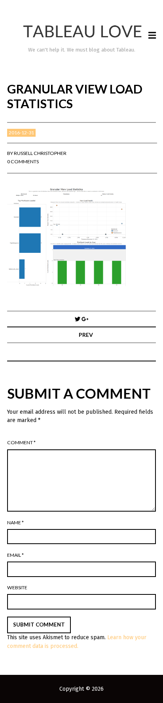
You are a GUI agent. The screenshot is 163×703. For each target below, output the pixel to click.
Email (15, 555)
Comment (21, 442)
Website (17, 587)
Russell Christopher (40, 153)
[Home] (81, 31)
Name (15, 522)
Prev (86, 334)
